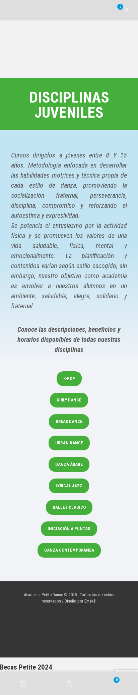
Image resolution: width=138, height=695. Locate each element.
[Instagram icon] (72, 611)
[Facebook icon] (65, 611)
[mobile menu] (9, 10)
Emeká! (90, 601)
